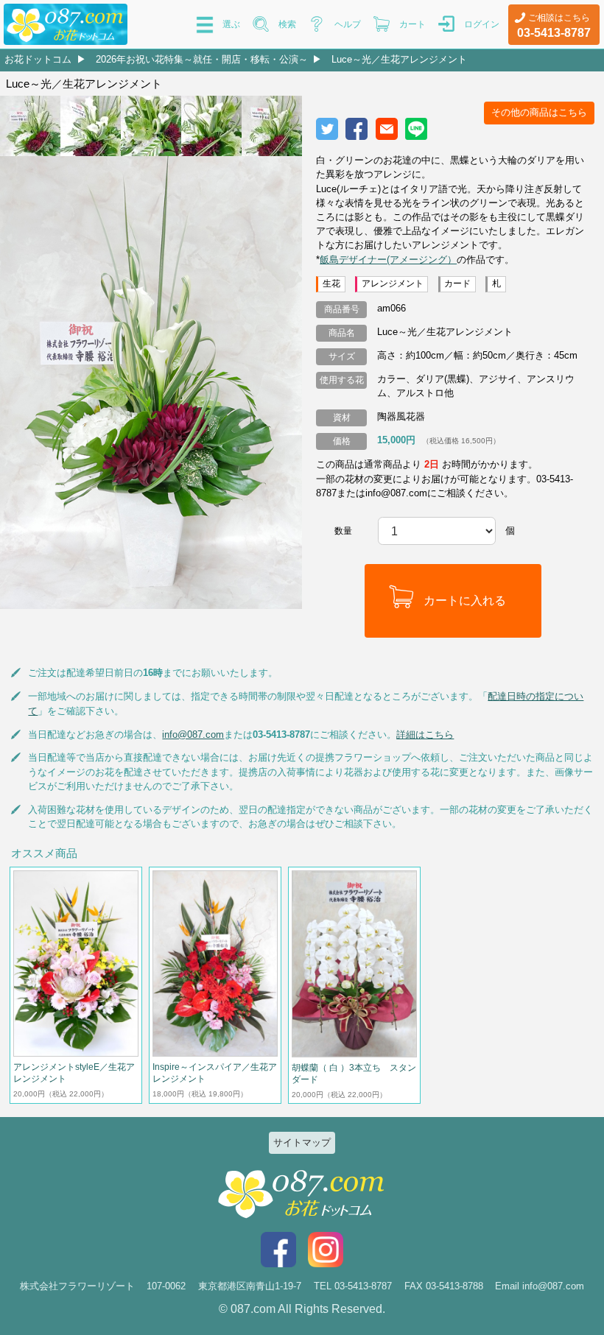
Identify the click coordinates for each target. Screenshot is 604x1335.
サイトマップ (302, 1142)
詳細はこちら (425, 734)
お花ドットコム (37, 59)
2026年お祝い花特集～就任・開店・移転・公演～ (202, 59)
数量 (343, 530)
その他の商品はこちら (539, 112)
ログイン (481, 24)
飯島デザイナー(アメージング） (388, 259)
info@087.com (193, 734)
